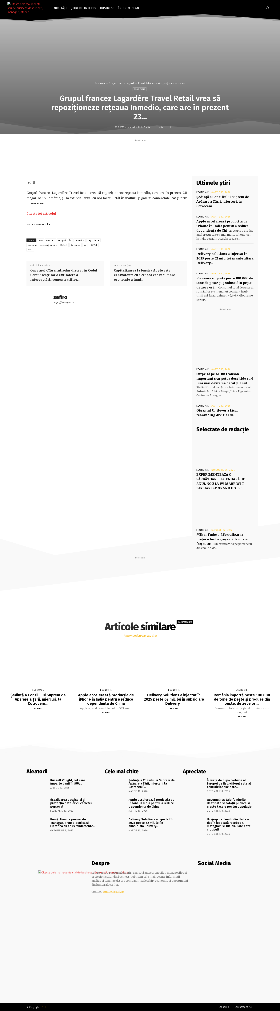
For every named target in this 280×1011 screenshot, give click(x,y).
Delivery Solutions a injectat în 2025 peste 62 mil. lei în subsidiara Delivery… (225, 258)
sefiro (122, 127)
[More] (170, 167)
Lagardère (93, 240)
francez (50, 240)
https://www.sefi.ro (63, 302)
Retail (63, 245)
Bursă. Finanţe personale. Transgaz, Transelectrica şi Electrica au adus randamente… (72, 823)
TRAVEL (93, 245)
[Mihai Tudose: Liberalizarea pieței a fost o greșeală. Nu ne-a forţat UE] (225, 510)
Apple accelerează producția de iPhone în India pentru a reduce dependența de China (222, 225)
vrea (30, 249)
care (40, 240)
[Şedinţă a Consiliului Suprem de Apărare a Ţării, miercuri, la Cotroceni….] (38, 668)
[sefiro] (112, 126)
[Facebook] (253, 7)
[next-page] (143, 725)
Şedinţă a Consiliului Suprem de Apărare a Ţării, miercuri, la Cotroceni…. (222, 201)
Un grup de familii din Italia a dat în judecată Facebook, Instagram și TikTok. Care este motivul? (229, 824)
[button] (267, 8)
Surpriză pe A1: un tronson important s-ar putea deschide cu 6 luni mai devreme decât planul (224, 378)
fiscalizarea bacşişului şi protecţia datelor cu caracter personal (71, 803)
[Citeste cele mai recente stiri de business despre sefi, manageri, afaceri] (26, 8)
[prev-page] (135, 725)
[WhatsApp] (161, 167)
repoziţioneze (48, 245)
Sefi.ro (45, 1007)
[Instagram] (259, 7)
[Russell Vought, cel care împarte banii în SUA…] (37, 785)
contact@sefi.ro (113, 891)
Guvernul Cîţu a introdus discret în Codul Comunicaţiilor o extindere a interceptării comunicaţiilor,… (63, 274)
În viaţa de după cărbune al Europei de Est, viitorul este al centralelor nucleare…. (229, 783)
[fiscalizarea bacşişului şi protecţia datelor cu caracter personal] (37, 805)
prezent (32, 245)
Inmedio (79, 240)
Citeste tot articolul (41, 213)
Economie (100, 83)
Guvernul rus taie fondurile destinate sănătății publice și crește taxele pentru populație (229, 803)
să (85, 245)
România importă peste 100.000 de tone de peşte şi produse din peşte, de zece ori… (224, 282)
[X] (144, 167)
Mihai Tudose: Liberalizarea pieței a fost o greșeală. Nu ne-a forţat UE (222, 539)
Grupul (62, 240)
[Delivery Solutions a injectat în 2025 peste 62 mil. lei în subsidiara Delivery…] (174, 668)
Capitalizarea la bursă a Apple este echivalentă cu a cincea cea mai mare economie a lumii (144, 274)
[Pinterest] (153, 167)
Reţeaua (75, 245)
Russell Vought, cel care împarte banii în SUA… (67, 781)
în (70, 240)
